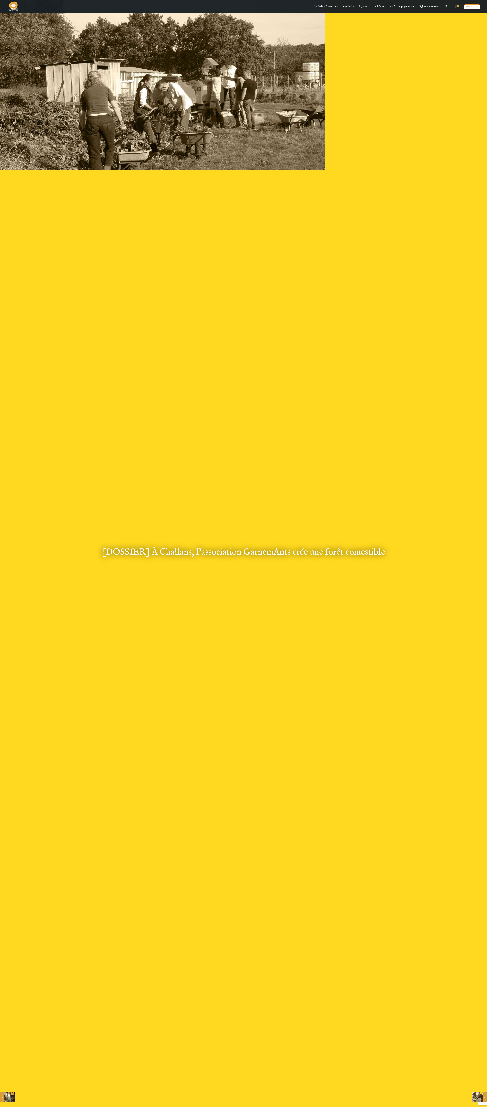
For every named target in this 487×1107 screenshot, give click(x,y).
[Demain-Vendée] (13, 6)
